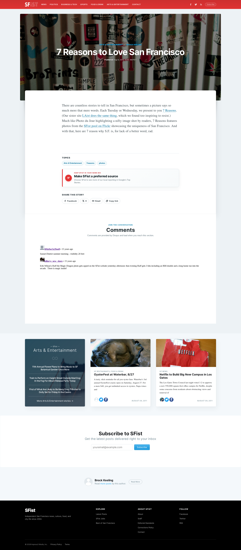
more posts (105, 483)
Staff (140, 518)
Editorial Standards (146, 523)
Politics (54, 4)
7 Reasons (169, 110)
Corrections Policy (146, 527)
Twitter (182, 518)
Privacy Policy (56, 544)
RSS (181, 523)
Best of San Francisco (105, 523)
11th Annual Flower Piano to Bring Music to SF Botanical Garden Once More (55, 368)
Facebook (183, 514)
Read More (135, 482)
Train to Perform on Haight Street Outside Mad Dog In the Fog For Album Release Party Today (54, 379)
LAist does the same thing (99, 115)
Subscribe (211, 4)
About (140, 514)
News (44, 4)
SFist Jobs (100, 518)
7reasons (90, 163)
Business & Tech (69, 4)
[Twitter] (195, 4)
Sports (83, 4)
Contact (136, 4)
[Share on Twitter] (101, 399)
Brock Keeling (133, 45)
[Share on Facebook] (105, 399)
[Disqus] (120, 279)
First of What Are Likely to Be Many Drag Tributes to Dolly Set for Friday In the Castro (55, 390)
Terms (67, 544)
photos (102, 163)
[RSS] (201, 4)
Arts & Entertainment (118, 4)
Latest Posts (101, 514)
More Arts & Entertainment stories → (55, 401)
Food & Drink (97, 4)
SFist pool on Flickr (97, 126)
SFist (30, 510)
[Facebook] (190, 4)
